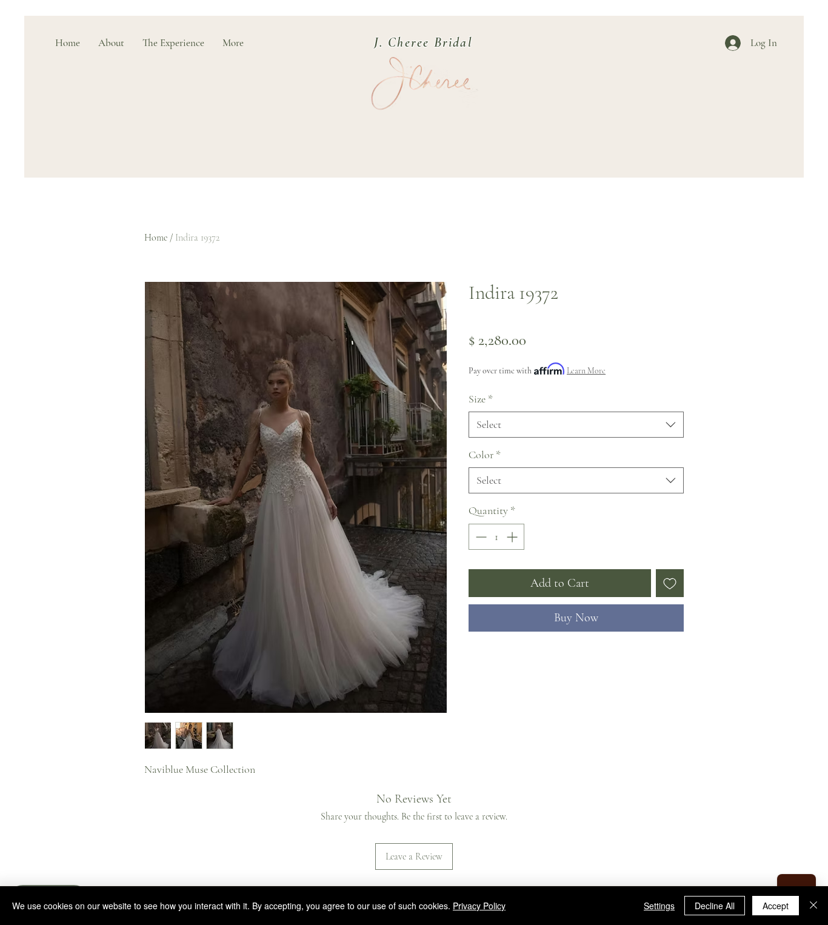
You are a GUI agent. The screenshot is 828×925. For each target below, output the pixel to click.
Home (155, 238)
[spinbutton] (496, 536)
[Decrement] (479, 536)
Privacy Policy (479, 906)
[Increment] (513, 536)
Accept (776, 906)
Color (485, 454)
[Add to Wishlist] (670, 583)
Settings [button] (659, 906)
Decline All (715, 906)
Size (481, 399)
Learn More (586, 371)
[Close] (813, 905)
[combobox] (576, 425)
